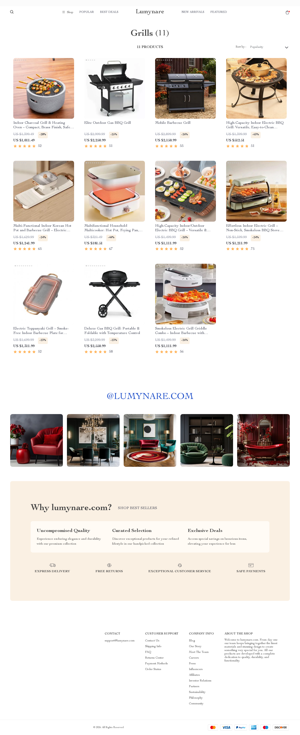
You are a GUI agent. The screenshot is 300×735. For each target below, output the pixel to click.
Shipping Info (153, 646)
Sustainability (197, 692)
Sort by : (241, 47)
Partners (194, 686)
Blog (192, 640)
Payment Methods (156, 663)
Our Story (195, 646)
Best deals (109, 12)
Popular (86, 12)
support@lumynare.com (120, 640)
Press (192, 663)
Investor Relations (200, 680)
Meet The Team (199, 652)
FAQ (148, 652)
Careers (194, 658)
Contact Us (152, 640)
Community (196, 703)
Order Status (153, 669)
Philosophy (196, 698)
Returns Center (154, 658)
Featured (218, 12)
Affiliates (194, 675)
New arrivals (193, 12)
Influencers (196, 669)
